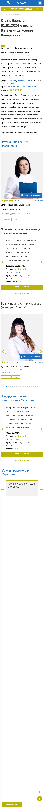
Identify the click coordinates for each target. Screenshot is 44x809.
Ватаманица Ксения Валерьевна (22, 86)
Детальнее (28, 9)
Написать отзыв (22, 293)
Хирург (16, 219)
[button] (39, 791)
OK (37, 9)
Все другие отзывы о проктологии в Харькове (17, 398)
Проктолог (6, 219)
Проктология (23, 80)
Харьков (12, 80)
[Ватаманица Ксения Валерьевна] (22, 187)
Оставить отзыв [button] (11, 804)
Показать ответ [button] (8, 83)
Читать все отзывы (22, 287)
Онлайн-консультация (32, 195)
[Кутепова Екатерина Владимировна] (22, 346)
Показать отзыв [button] (13, 439)
